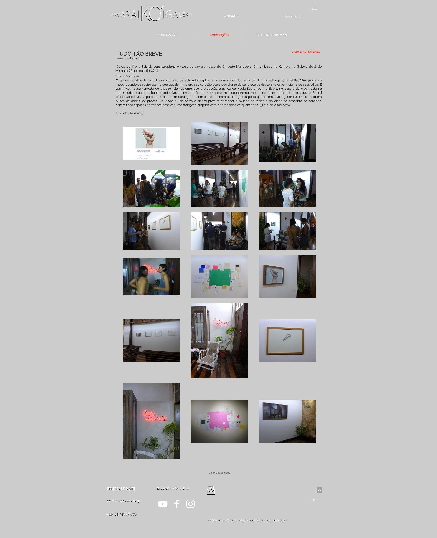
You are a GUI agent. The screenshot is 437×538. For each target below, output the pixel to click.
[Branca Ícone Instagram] (190, 504)
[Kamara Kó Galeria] (162, 504)
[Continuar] (319, 490)
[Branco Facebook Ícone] (176, 504)
